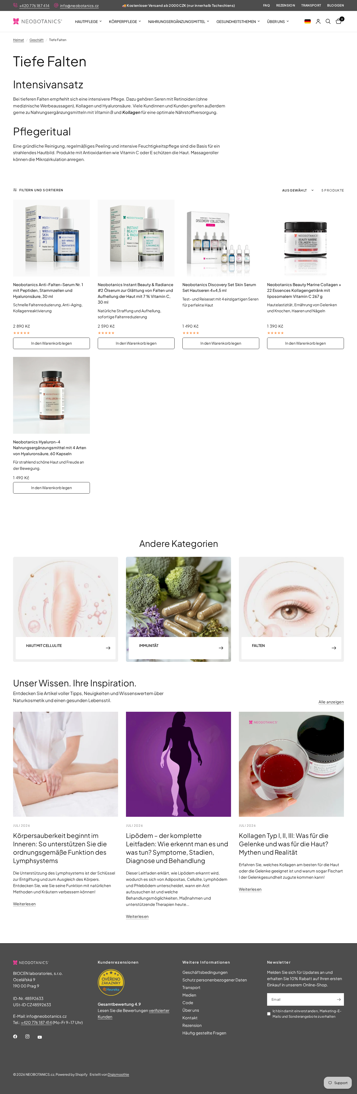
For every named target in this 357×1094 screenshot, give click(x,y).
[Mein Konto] (318, 21)
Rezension (285, 5)
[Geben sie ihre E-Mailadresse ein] (338, 999)
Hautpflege (86, 21)
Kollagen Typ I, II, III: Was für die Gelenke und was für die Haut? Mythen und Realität (284, 843)
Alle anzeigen (331, 701)
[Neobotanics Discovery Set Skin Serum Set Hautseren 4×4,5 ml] (220, 238)
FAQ (266, 5)
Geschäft (37, 40)
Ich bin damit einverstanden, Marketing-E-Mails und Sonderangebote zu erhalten (307, 1013)
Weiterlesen (24, 903)
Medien (189, 994)
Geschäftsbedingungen (205, 972)
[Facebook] (19, 1036)
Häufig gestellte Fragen (204, 1032)
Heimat (18, 40)
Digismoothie (118, 1074)
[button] (307, 21)
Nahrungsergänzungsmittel (176, 21)
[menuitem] (88, 21)
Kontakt (190, 1017)
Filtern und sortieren (41, 190)
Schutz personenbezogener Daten (214, 979)
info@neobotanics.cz (79, 5)
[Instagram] (31, 1036)
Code (187, 1002)
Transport (311, 5)
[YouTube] (43, 1037)
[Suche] (328, 21)
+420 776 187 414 (34, 5)
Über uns (276, 21)
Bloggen (335, 5)
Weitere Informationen (206, 962)
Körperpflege (123, 21)
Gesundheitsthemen (236, 21)
